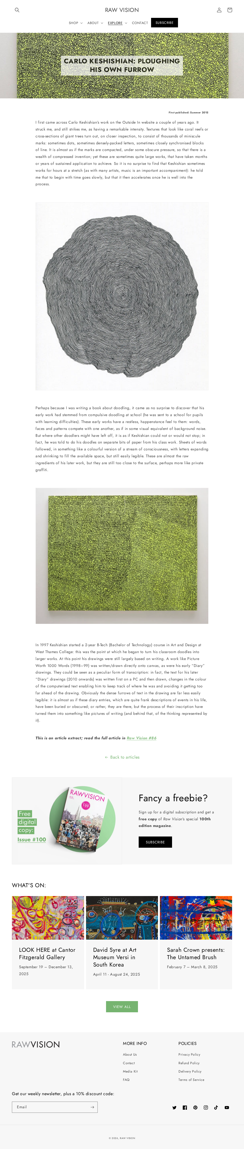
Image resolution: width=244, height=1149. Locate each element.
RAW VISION (127, 1138)
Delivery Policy (190, 1071)
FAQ (126, 1079)
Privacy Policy (189, 1054)
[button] (17, 10)
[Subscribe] (92, 1107)
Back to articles (125, 757)
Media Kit (130, 1071)
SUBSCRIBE (155, 842)
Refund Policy (189, 1063)
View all (122, 1006)
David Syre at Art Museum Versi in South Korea (115, 957)
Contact (129, 1063)
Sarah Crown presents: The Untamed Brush (196, 953)
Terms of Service (191, 1079)
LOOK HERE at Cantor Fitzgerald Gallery (47, 953)
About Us (130, 1054)
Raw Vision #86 (141, 738)
